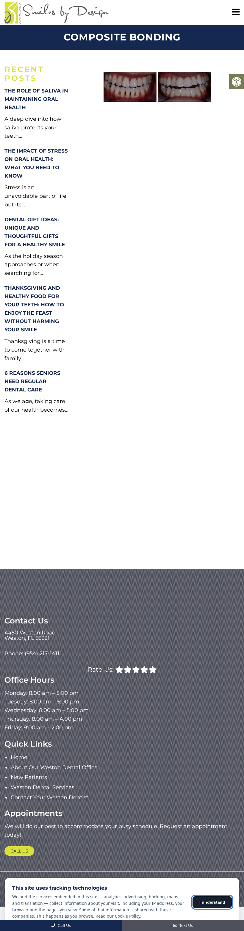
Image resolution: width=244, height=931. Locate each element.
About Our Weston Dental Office (54, 767)
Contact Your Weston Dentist (49, 797)
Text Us (186, 925)
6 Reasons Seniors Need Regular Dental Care (32, 381)
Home (19, 757)
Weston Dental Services (42, 787)
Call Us (19, 851)
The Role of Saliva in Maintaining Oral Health (36, 99)
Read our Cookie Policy (118, 916)
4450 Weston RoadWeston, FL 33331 (30, 635)
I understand (212, 902)
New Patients (29, 777)
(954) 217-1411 (42, 653)
